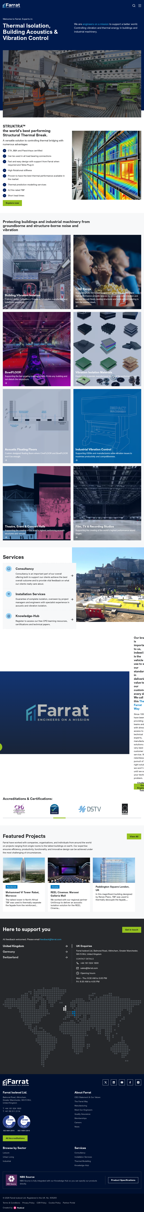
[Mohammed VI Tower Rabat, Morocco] (24, 875)
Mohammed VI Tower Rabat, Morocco (22, 899)
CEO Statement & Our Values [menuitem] (87, 1102)
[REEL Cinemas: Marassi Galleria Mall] (69, 875)
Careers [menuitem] (78, 1127)
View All (134, 841)
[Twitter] (106, 1087)
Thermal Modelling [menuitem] (83, 1166)
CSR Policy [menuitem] (41, 1208)
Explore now (12, 203)
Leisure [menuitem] (6, 1158)
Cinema (55, 892)
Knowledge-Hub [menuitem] (82, 1170)
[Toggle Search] (134, 5)
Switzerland (10, 962)
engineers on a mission (96, 24)
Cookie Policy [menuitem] (55, 1208)
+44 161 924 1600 (89, 968)
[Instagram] (138, 1087)
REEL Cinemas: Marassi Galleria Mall (65, 899)
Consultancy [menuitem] (80, 1158)
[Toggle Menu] (139, 5)
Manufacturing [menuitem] (81, 1110)
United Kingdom (13, 951)
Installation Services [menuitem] (83, 1162)
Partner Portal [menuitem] (69, 1208)
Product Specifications (123, 1185)
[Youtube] (122, 1087)
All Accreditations (15, 1143)
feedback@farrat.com (50, 944)
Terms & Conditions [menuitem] (11, 1208)
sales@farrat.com (89, 973)
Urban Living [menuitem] (8, 1162)
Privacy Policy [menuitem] (28, 1208)
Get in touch (131, 934)
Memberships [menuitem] (81, 1123)
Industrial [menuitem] (7, 1166)
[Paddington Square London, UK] (114, 875)
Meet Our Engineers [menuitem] (83, 1115)
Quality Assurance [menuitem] (82, 1119)
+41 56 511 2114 (12, 1116)
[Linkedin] (114, 1087)
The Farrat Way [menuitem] (81, 1106)
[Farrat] (11, 5)
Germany (9, 956)
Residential (11, 892)
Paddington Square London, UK (112, 893)
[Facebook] (130, 1087)
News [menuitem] (77, 1131)
